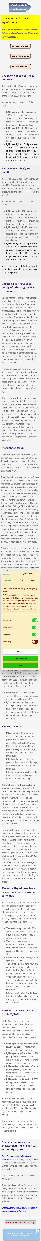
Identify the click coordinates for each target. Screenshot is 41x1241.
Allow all (20, 652)
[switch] (35, 627)
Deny (20, 665)
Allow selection (20, 659)
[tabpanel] (20, 28)
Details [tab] (20, 580)
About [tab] (33, 580)
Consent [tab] (7, 580)
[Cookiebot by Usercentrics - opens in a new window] (24, 574)
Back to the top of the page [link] (20, 1222)
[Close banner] (37, 574)
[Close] (38, 1231)
